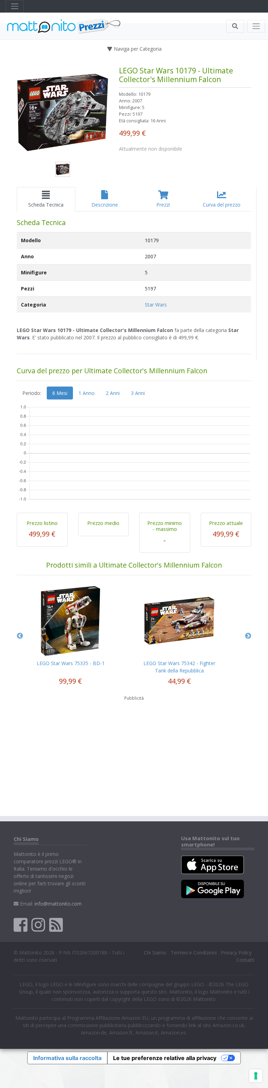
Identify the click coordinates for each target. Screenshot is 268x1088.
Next (248, 636)
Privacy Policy (236, 952)
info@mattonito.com (58, 903)
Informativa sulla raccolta (67, 1057)
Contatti (245, 960)
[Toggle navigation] (15, 6)
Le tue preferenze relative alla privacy (164, 1057)
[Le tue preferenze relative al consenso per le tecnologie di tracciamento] (255, 1075)
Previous (19, 636)
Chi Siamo (155, 952)
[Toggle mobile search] (235, 26)
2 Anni (113, 393)
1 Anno (87, 393)
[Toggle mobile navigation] (256, 26)
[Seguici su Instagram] (38, 924)
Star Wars (156, 304)
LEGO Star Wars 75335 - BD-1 (71, 663)
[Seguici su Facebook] (20, 924)
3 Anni (138, 393)
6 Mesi (59, 393)
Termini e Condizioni (194, 952)
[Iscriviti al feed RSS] (56, 924)
